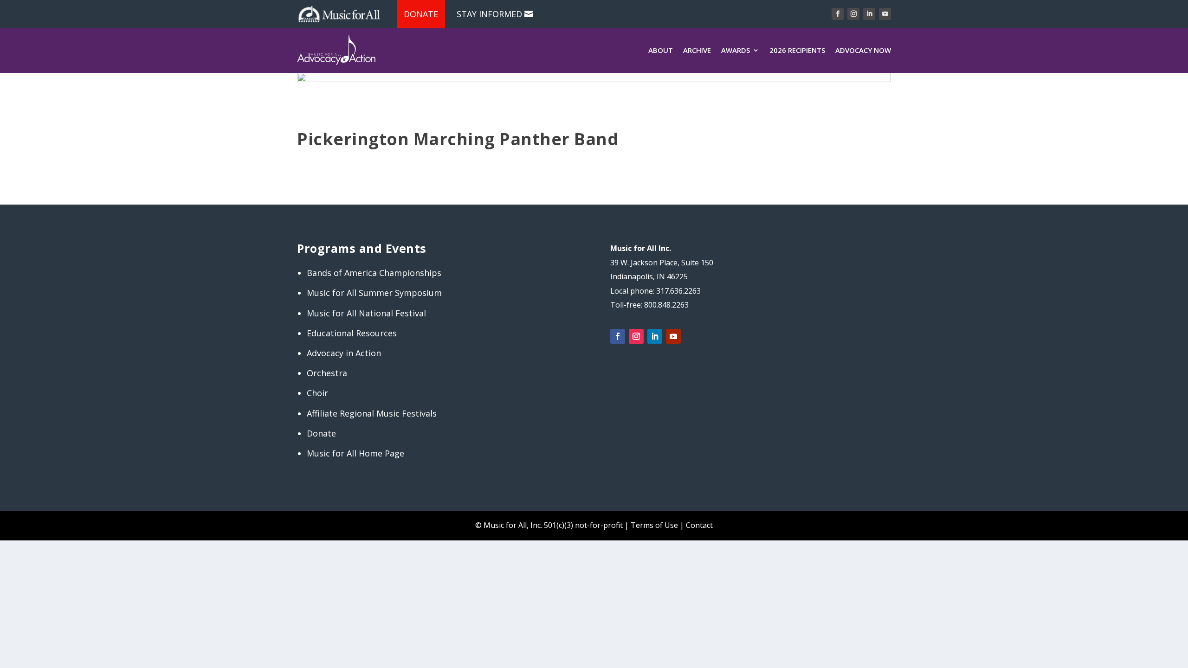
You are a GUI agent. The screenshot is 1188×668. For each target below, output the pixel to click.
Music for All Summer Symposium (374, 292)
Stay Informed (489, 13)
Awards (735, 50)
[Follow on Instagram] (853, 14)
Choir (317, 392)
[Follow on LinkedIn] (869, 14)
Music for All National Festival (366, 313)
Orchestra (327, 373)
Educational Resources (352, 333)
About (660, 50)
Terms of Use (654, 525)
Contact (699, 525)
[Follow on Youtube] (885, 14)
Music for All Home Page (355, 453)
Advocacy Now (863, 50)
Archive (697, 50)
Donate (421, 13)
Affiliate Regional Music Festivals (372, 413)
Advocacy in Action (344, 353)
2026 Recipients (797, 50)
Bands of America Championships (374, 272)
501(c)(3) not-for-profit (582, 525)
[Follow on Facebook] (838, 14)
